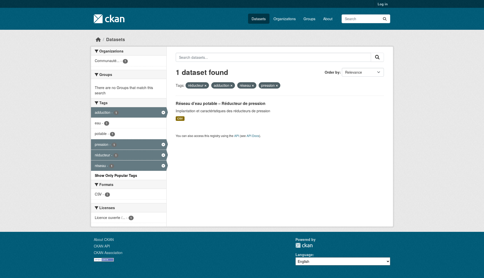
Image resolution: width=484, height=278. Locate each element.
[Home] (98, 39)
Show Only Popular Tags (116, 175)
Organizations (285, 18)
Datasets (259, 18)
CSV (180, 118)
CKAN (304, 245)
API (236, 135)
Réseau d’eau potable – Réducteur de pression (220, 103)
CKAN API (102, 245)
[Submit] (385, 18)
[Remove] (205, 86)
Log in (383, 4)
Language (304, 254)
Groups (309, 18)
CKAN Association (108, 252)
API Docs (253, 135)
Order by (332, 72)
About (327, 18)
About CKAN (104, 239)
